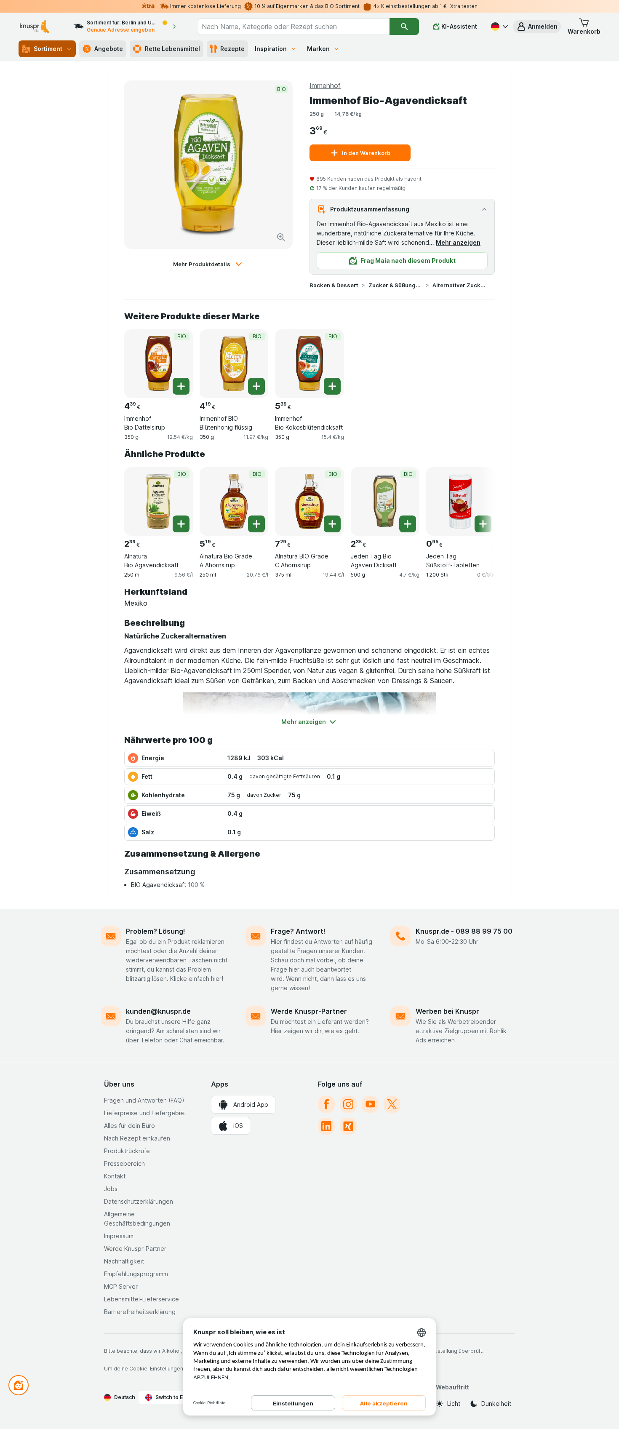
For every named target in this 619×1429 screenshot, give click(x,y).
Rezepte (232, 48)
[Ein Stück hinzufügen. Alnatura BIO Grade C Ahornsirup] (332, 524)
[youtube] (370, 1104)
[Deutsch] (499, 26)
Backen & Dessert (334, 285)
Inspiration (271, 48)
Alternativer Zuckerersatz (459, 285)
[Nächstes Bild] (478, 498)
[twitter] (392, 1104)
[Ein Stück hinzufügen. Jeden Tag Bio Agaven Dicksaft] (407, 524)
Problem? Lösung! (155, 931)
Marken (318, 48)
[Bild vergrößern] (281, 237)
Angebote (108, 48)
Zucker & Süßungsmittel (395, 285)
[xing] (348, 1126)
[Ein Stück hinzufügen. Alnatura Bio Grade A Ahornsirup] (256, 524)
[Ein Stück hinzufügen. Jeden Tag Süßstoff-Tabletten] (483, 524)
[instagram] (348, 1104)
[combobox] (294, 26)
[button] (537, 26)
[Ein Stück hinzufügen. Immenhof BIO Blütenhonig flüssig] (256, 386)
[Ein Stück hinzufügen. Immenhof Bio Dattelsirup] (181, 386)
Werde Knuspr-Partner (309, 1011)
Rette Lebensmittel (172, 48)
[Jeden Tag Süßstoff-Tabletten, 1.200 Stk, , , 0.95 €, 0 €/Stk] (460, 501)
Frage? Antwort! (298, 931)
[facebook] (326, 1104)
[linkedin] (326, 1126)
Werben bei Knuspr (447, 1011)
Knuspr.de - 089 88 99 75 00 (464, 931)
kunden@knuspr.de (158, 1011)
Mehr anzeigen (458, 242)
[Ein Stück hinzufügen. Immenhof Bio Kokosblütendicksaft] (332, 386)
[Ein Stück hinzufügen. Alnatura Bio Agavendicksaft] (181, 524)
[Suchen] (404, 26)
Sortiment (48, 48)
